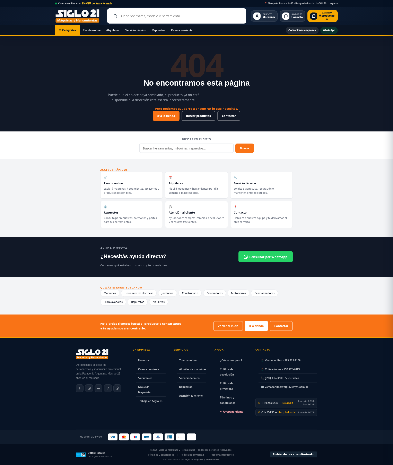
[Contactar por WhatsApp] (117, 388)
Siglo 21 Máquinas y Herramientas (177, 450)
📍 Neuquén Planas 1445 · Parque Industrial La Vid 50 (295, 3)
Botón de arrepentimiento (293, 454)
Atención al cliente (191, 395)
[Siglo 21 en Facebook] (80, 388)
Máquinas (110, 293)
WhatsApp (329, 30)
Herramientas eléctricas (138, 293)
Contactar (229, 116)
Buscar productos (198, 116)
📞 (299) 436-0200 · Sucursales (280, 378)
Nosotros (144, 360)
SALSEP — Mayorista (145, 389)
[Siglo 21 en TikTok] (108, 388)
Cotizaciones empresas (302, 30)
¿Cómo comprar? (231, 360)
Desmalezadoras (264, 293)
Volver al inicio (228, 326)
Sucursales (145, 378)
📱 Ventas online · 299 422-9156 (280, 360)
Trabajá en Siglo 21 (150, 401)
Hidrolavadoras (113, 302)
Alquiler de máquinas (192, 369)
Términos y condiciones (227, 400)
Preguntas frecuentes (222, 455)
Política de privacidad (226, 386)
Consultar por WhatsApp (268, 257)
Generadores (214, 293)
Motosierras (238, 293)
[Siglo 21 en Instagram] (89, 388)
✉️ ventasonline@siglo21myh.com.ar (284, 386)
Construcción (190, 293)
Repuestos (158, 30)
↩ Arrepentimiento (231, 411)
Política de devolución (227, 372)
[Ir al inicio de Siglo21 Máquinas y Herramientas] (79, 16)
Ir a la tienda (166, 116)
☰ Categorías (67, 30)
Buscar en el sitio (196, 139)
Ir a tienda (256, 326)
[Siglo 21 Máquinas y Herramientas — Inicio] (92, 354)
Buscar (244, 148)
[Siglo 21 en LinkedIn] (98, 388)
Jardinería (167, 293)
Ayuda (334, 3)
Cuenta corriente (181, 30)
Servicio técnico (135, 30)
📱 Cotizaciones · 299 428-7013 (280, 369)
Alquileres (112, 30)
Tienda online (92, 30)
